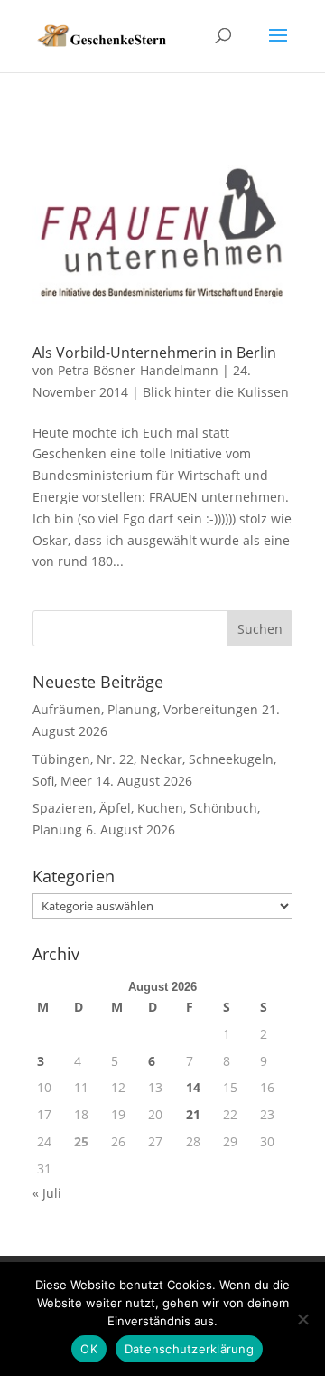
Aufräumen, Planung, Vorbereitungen (145, 709)
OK (89, 1349)
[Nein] (302, 1319)
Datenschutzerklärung (189, 1349)
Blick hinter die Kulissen (216, 392)
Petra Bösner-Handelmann (138, 370)
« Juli (46, 1193)
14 (193, 1087)
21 (193, 1114)
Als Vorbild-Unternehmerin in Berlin (154, 353)
